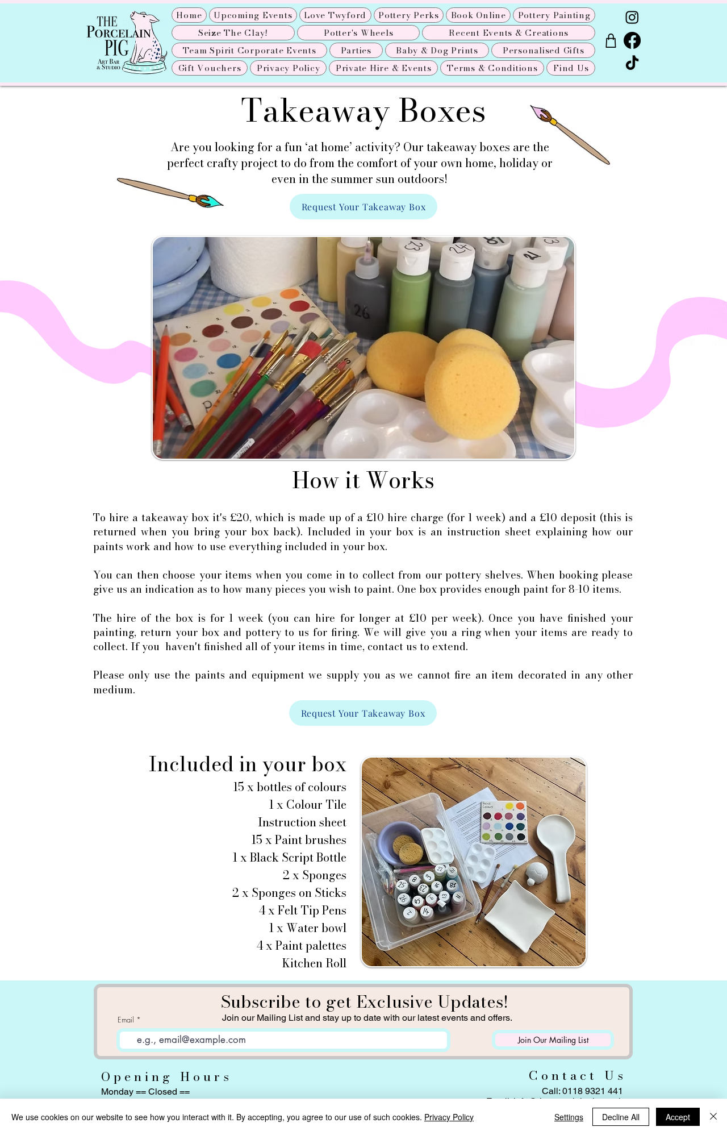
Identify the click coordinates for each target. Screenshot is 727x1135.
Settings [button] (568, 1116)
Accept (678, 1116)
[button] (478, 15)
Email (126, 1020)
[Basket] (610, 40)
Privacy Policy (449, 1116)
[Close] (713, 1117)
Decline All (621, 1116)
